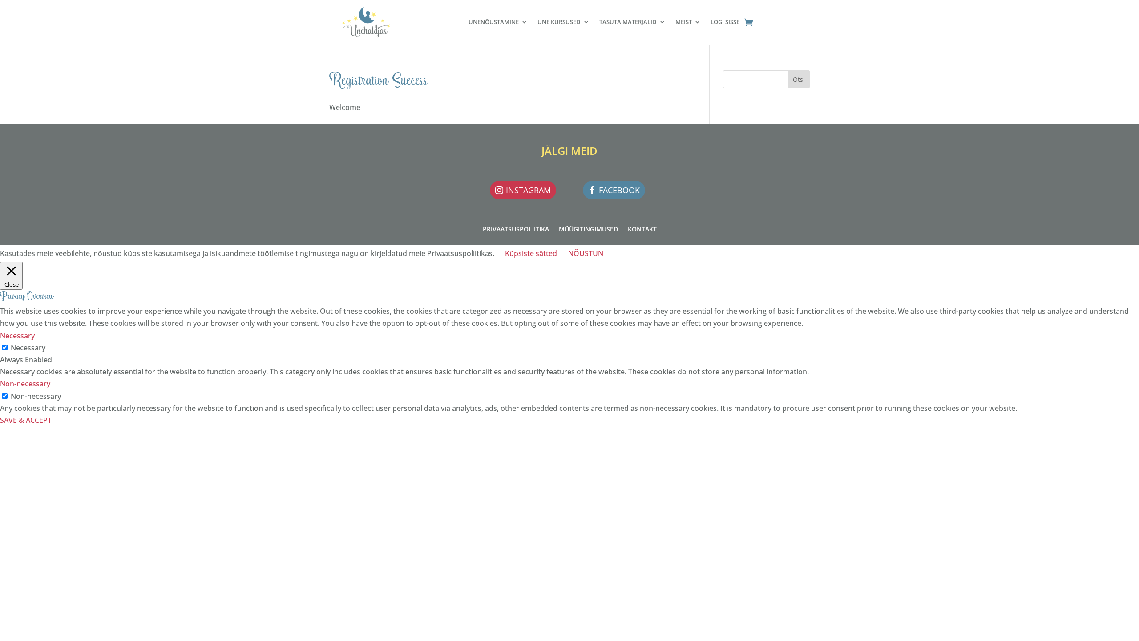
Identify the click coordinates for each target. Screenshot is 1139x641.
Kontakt (642, 229)
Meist (683, 22)
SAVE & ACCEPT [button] (26, 420)
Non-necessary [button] (25, 384)
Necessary (28, 348)
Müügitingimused (588, 229)
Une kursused (559, 22)
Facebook (619, 190)
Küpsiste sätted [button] (531, 253)
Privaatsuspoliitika (516, 229)
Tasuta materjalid (628, 22)
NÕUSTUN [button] (585, 253)
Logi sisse (725, 22)
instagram (528, 190)
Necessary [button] (17, 336)
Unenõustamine (494, 22)
